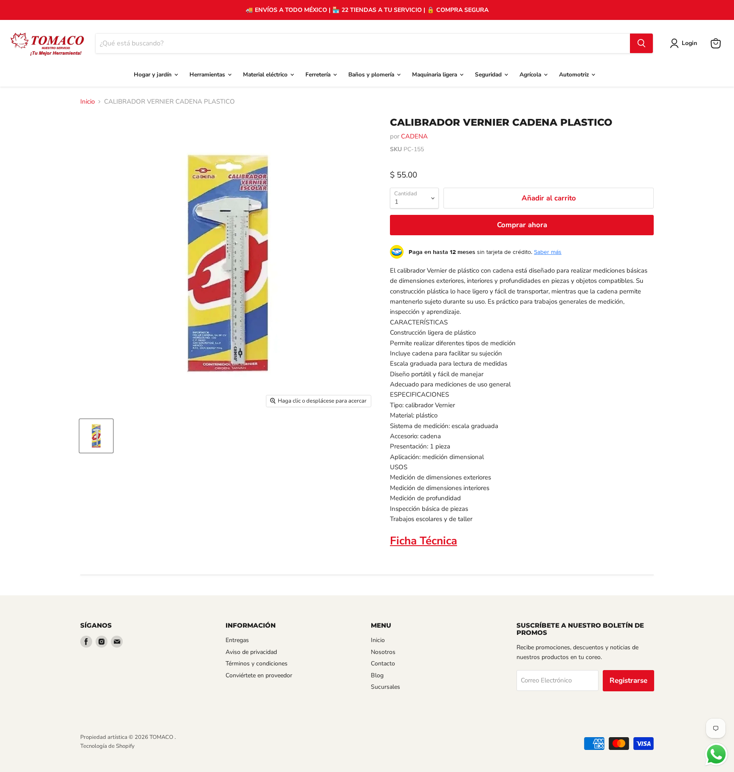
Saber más (548, 252)
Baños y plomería (372, 74)
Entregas (237, 640)
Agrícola (531, 74)
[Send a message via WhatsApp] (716, 754)
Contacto (383, 663)
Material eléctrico (266, 74)
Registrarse (628, 680)
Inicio (87, 101)
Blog (377, 675)
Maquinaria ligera (435, 74)
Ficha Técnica (423, 540)
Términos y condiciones (257, 663)
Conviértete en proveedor (259, 675)
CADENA (414, 136)
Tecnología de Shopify (107, 746)
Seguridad (489, 74)
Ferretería (318, 74)
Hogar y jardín (153, 74)
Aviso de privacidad (251, 652)
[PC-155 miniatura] (96, 436)
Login (689, 43)
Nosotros (383, 652)
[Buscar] (641, 43)
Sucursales (385, 687)
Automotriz (574, 74)
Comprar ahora (522, 225)
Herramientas (208, 74)
